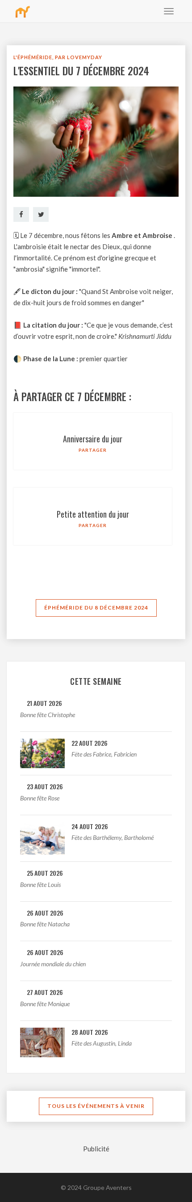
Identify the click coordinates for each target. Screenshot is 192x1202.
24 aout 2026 (89, 826)
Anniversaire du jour (92, 439)
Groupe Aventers (107, 1187)
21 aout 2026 (44, 703)
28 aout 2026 (89, 1032)
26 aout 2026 (45, 912)
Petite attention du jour (93, 514)
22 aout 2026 (89, 743)
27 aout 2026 (45, 992)
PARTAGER (93, 450)
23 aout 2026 (45, 786)
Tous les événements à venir (96, 1106)
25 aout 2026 (45, 873)
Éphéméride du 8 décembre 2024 (96, 607)
